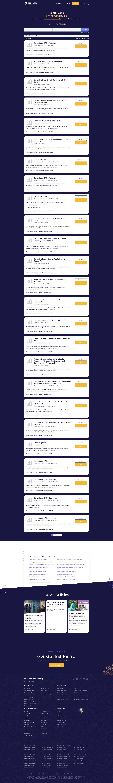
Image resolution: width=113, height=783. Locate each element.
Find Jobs (84, 29)
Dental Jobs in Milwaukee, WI (63, 754)
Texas (34, 35)
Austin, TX (43, 724)
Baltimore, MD (44, 713)
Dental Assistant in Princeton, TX (42, 222)
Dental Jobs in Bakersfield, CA (79, 756)
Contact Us (60, 726)
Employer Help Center (62, 699)
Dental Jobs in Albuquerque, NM (63, 756)
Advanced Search (85, 32)
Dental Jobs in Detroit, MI (62, 751)
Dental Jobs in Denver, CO (29, 756)
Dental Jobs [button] (59, 3)
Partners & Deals (61, 724)
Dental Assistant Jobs (46, 692)
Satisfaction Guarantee (58, 773)
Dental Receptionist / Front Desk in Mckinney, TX (46, 162)
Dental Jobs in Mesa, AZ (62, 761)
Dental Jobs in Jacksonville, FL (46, 758)
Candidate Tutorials (29, 695)
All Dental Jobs (28, 35)
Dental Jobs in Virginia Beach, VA (80, 749)
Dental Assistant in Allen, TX (41, 322)
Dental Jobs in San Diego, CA (46, 749)
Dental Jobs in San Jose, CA (46, 751)
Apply (80, 46)
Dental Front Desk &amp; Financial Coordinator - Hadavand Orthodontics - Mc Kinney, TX (52, 382)
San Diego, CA (27, 724)
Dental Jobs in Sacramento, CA (63, 760)
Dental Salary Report (29, 697)
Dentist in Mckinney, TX (39, 143)
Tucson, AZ (27, 713)
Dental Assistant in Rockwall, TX (42, 104)
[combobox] (38, 30)
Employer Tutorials (62, 692)
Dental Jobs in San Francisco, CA (30, 751)
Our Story (59, 713)
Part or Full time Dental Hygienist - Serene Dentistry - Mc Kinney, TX (50, 240)
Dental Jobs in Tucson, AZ (29, 767)
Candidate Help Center (30, 701)
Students (43, 701)
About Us (59, 711)
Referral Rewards (61, 720)
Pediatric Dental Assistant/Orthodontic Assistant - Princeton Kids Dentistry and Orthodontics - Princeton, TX (49, 361)
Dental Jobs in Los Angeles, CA (30, 747)
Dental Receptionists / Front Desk (81, 700)
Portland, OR (44, 722)
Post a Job (76, 688)
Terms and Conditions (83, 773)
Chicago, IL (43, 711)
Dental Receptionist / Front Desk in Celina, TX (45, 45)
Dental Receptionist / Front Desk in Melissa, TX (45, 180)
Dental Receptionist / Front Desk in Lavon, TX (45, 426)
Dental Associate (40, 160)
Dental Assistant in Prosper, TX (41, 64)
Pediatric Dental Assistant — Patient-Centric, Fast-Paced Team (51, 101)
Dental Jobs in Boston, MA (46, 756)
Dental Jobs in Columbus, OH (46, 761)
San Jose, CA (27, 731)
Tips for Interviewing (29, 690)
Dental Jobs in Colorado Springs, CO (81, 745)
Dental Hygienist (40, 443)
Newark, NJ (43, 718)
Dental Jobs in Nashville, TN (46, 767)
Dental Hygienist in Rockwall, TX (41, 84)
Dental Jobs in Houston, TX (29, 758)
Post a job (63, 24)
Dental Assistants (78, 695)
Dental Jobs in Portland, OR (29, 752)
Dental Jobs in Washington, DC (30, 763)
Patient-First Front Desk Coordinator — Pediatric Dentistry (52, 140)
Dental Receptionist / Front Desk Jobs (47, 697)
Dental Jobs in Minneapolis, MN (80, 754)
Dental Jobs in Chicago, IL (29, 761)
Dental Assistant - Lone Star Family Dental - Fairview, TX (50, 301)
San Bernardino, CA (29, 722)
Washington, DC (28, 735)
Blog (58, 718)
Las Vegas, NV (44, 716)
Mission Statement (62, 716)
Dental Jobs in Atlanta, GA (62, 765)
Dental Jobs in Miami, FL (78, 752)
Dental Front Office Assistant (45, 43)
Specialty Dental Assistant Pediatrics (48, 61)
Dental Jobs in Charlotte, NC (46, 763)
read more (53, 50)
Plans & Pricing (61, 695)
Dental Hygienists (78, 697)
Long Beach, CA (28, 718)
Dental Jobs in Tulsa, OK (78, 758)
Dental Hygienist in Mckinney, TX (42, 445)
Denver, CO (27, 733)
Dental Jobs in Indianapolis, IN (46, 765)
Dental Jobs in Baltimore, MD (63, 752)
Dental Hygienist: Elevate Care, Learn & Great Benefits (51, 81)
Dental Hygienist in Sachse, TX (41, 263)
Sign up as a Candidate (56, 665)
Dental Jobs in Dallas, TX (29, 765)
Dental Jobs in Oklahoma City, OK (63, 745)
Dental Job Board (45, 688)
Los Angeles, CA (28, 720)
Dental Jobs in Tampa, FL (79, 760)
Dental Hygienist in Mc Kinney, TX (42, 243)
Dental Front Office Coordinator (46, 498)
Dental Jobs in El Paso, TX (62, 747)
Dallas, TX (43, 726)
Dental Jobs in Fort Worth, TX (46, 760)
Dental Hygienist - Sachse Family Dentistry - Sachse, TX (51, 260)
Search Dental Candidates (80, 690)
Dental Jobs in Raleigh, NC (79, 747)
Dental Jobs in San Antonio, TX (47, 747)
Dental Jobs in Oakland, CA (79, 751)
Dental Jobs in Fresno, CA (62, 758)
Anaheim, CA (27, 716)
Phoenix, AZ (27, 711)
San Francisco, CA (28, 729)
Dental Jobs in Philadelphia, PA (47, 754)
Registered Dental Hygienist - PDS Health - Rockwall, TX (50, 280)
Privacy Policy (67, 773)
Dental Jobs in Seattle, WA (29, 754)
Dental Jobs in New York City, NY (30, 760)
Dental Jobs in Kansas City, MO (63, 763)
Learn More (27, 688)
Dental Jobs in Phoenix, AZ (29, 745)
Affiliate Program (61, 722)
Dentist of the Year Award (63, 697)
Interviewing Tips (61, 690)
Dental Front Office (41, 461)
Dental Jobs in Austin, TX (45, 752)
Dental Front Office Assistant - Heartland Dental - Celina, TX (52, 403)
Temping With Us (28, 692)
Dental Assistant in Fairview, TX (41, 304)
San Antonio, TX (45, 731)
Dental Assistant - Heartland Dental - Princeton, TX (52, 340)
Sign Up (76, 3)
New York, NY (44, 720)
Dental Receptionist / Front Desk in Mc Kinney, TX (46, 385)
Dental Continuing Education (31, 703)
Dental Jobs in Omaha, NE (62, 767)
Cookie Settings (74, 773)
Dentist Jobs (44, 690)
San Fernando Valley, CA (30, 726)
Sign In (68, 3)
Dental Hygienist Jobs (46, 695)
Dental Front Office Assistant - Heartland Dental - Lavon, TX (52, 423)
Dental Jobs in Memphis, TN (62, 749)
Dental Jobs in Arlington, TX (79, 761)
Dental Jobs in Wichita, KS (79, 763)
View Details (80, 43)
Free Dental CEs (28, 705)
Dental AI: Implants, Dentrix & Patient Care (51, 219)
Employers (84, 3)
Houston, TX (44, 729)
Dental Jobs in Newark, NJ (46, 745)
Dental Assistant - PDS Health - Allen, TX (49, 320)
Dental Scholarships (29, 699)
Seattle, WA (44, 733)
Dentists (76, 692)
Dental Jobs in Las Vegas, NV (29, 749)
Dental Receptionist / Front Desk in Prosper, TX (45, 463)
